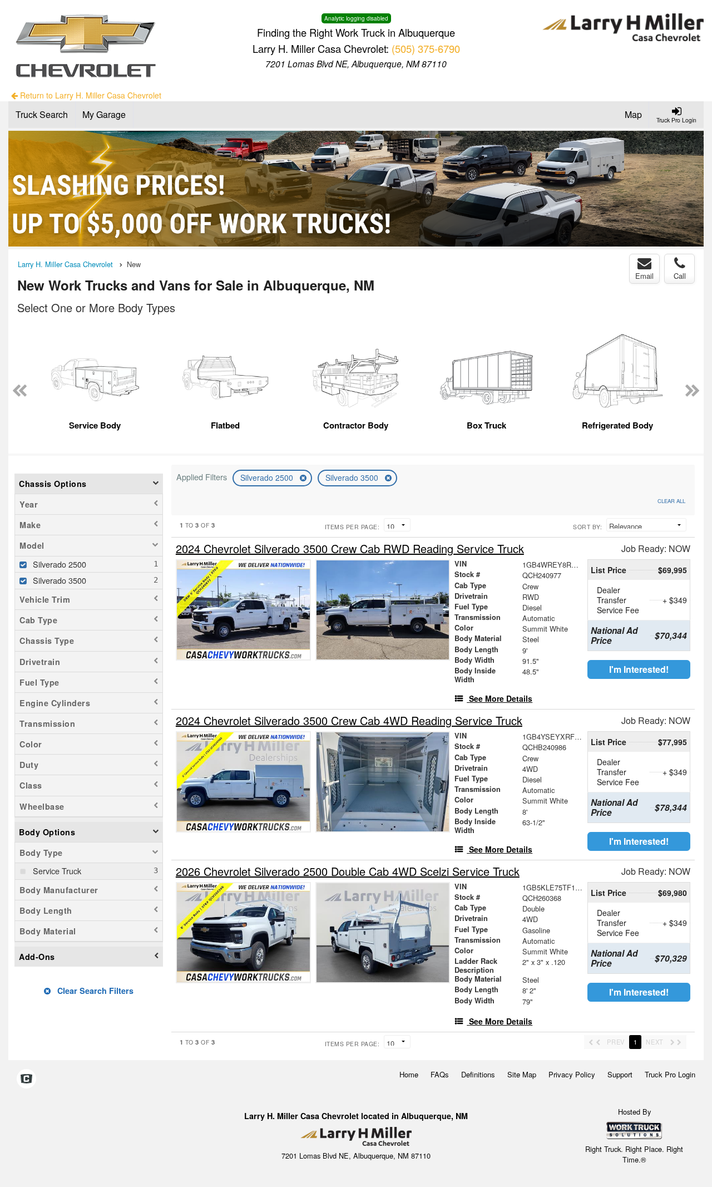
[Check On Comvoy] (26, 1079)
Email (644, 275)
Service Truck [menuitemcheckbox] (56, 870)
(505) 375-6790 (426, 48)
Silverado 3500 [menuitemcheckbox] (58, 580)
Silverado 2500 (267, 477)
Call (680, 275)
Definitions (478, 1074)
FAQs (440, 1074)
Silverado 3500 (352, 477)
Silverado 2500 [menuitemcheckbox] (58, 564)
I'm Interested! (639, 669)
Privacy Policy (571, 1074)
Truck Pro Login (670, 1074)
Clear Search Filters (94, 990)
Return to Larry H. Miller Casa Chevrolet (89, 95)
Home (408, 1074)
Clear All (671, 501)
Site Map (521, 1074)
